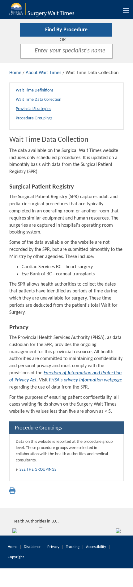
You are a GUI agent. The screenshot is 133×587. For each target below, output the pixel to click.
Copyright (16, 557)
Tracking (72, 547)
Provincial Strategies (33, 109)
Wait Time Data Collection (38, 99)
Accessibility (96, 547)
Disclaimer (32, 547)
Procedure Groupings (34, 118)
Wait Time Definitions (34, 90)
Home (15, 72)
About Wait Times (43, 72)
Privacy (53, 547)
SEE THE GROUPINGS (37, 469)
